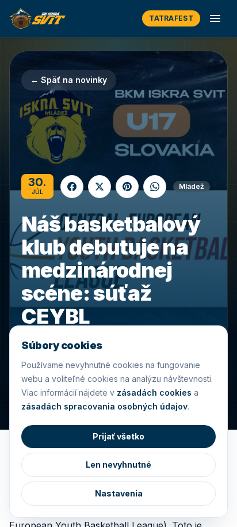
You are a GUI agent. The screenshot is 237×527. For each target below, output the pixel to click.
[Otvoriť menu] (215, 18)
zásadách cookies (154, 392)
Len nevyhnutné (118, 464)
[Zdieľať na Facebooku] (71, 186)
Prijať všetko (118, 436)
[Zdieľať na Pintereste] (127, 186)
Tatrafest (171, 18)
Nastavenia (119, 493)
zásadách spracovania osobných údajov (104, 406)
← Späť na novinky (68, 80)
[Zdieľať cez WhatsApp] (154, 186)
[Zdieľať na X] (99, 186)
